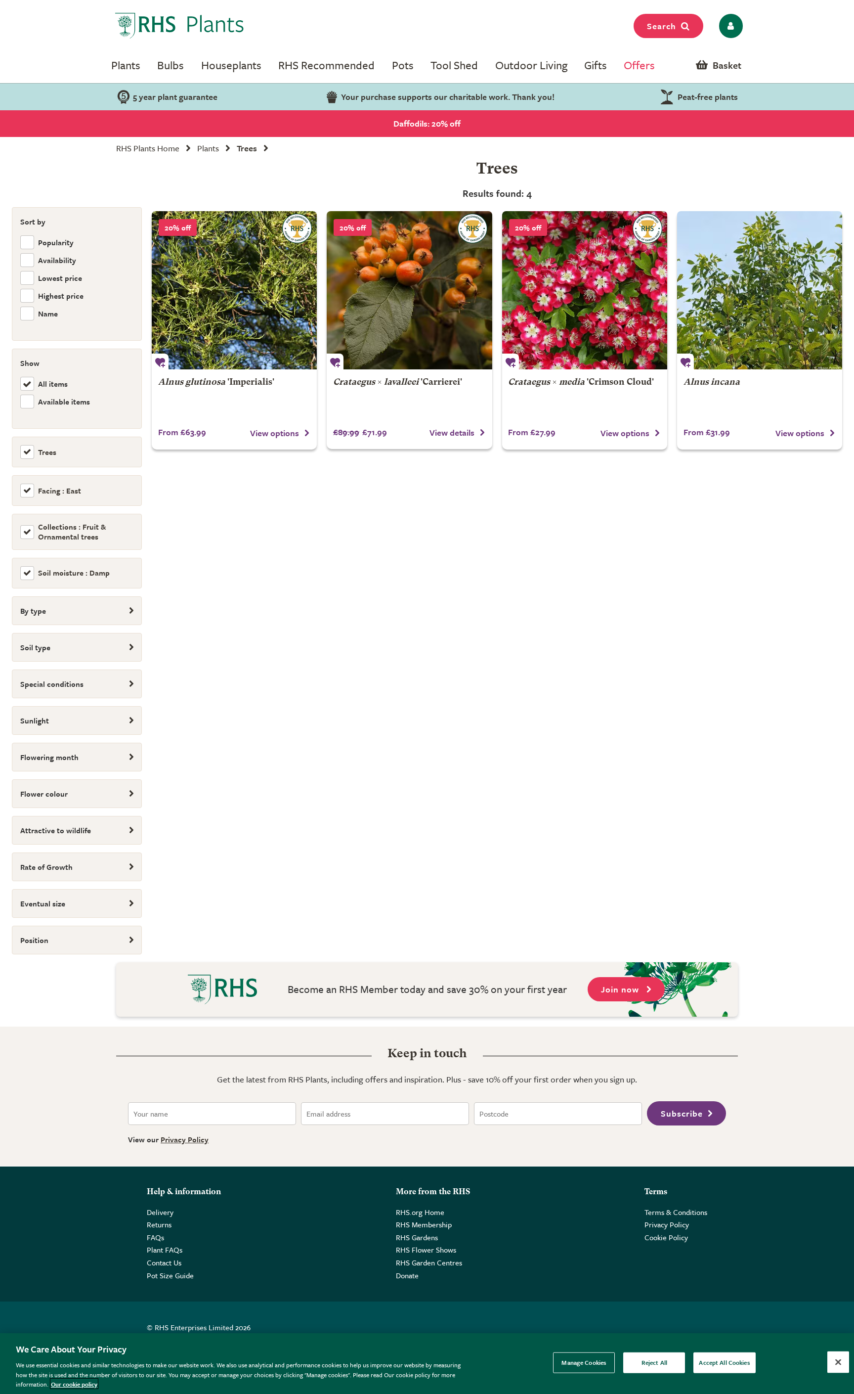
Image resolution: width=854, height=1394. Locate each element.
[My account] (729, 26)
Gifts (595, 65)
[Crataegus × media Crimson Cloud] (584, 290)
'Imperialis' (216, 382)
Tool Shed (454, 65)
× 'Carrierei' (397, 382)
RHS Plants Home (147, 148)
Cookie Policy (666, 1237)
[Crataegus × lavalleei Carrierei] (409, 290)
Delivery (160, 1212)
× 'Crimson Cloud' (581, 382)
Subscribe (682, 1113)
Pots (403, 65)
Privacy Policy (185, 1139)
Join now (621, 989)
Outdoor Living (531, 65)
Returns (159, 1224)
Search (661, 26)
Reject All (654, 1362)
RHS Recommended (326, 65)
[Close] (838, 1362)
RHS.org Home (420, 1212)
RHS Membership (424, 1224)
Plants (125, 65)
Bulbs (170, 65)
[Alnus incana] (759, 290)
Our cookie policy (74, 1383)
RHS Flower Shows (426, 1249)
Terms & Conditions (675, 1212)
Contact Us (164, 1262)
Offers (639, 65)
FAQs (155, 1237)
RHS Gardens (417, 1237)
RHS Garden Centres (429, 1262)
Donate (407, 1275)
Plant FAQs (164, 1249)
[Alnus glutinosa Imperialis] (234, 290)
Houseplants (231, 65)
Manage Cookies (583, 1362)
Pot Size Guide (170, 1275)
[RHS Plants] (179, 26)
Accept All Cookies (724, 1362)
